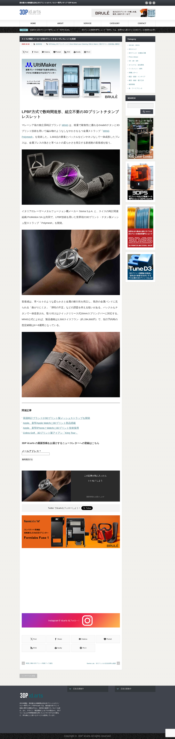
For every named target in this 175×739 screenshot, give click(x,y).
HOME (33, 23)
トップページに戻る (28, 676)
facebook (153, 2)
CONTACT (142, 23)
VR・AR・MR (133, 61)
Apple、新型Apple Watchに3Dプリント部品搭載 (49, 423)
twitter (150, 2)
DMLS (91, 44)
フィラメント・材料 (135, 68)
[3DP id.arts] (31, 14)
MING (65, 125)
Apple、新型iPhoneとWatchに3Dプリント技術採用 (51, 428)
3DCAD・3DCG (134, 45)
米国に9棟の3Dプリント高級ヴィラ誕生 (39, 663)
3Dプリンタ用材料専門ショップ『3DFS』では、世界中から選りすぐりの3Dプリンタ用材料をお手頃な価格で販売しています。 (97, 30)
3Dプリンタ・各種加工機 (137, 53)
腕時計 (117, 44)
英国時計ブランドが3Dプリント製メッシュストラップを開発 (56, 418)
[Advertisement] (71, 581)
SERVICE (87, 23)
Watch (96, 44)
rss (146, 2)
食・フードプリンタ (135, 88)
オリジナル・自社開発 (136, 65)
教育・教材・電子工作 (136, 80)
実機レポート (133, 72)
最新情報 (39, 44)
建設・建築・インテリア (137, 76)
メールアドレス (31, 451)
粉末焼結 (111, 44)
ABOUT (60, 23)
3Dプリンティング (62, 44)
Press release (133, 57)
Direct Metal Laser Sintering (78, 44)
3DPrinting (52, 44)
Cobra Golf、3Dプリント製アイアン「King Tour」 (50, 433)
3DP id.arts (84, 736)
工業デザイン (103, 44)
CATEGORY (115, 23)
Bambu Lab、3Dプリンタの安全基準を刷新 (101, 663)
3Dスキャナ (133, 49)
